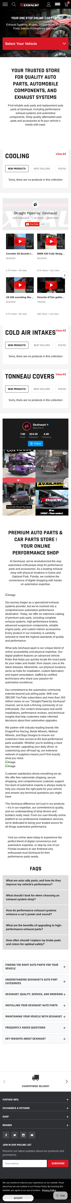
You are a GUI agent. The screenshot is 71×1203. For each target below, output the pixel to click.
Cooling (17, 156)
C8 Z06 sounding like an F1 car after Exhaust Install (20, 297)
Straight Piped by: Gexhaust (35, 213)
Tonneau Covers (29, 376)
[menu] (5, 4)
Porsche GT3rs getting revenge (51, 297)
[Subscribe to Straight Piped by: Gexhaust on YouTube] (35, 224)
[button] (57, 4)
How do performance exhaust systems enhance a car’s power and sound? (31, 912)
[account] (49, 4)
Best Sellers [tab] (42, 169)
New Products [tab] (17, 169)
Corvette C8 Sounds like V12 (20, 253)
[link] (6, 1135)
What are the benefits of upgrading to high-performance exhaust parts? (34, 927)
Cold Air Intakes (30, 332)
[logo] (29, 4)
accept (18, 1198)
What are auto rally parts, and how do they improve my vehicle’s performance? (33, 882)
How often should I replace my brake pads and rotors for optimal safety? (33, 942)
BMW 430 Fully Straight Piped (51, 253)
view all (61, 154)
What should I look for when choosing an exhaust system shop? (32, 897)
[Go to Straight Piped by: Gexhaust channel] (35, 204)
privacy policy (49, 1190)
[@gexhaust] (26, 426)
